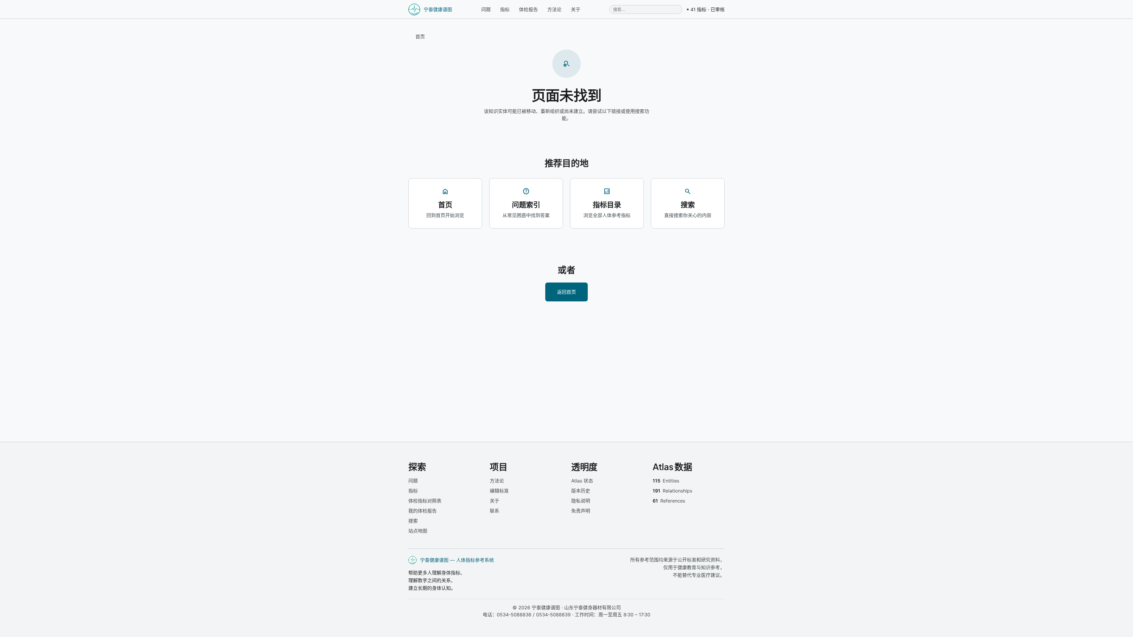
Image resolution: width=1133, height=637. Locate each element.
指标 (505, 9)
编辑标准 (499, 491)
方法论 (554, 9)
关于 (575, 9)
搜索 (413, 521)
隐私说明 (580, 501)
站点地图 (417, 531)
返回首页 (566, 292)
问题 (486, 9)
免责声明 (580, 511)
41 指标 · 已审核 (707, 9)
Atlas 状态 (582, 481)
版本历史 (580, 491)
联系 (494, 511)
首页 (420, 37)
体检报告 (528, 9)
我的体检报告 (422, 511)
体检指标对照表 (424, 501)
